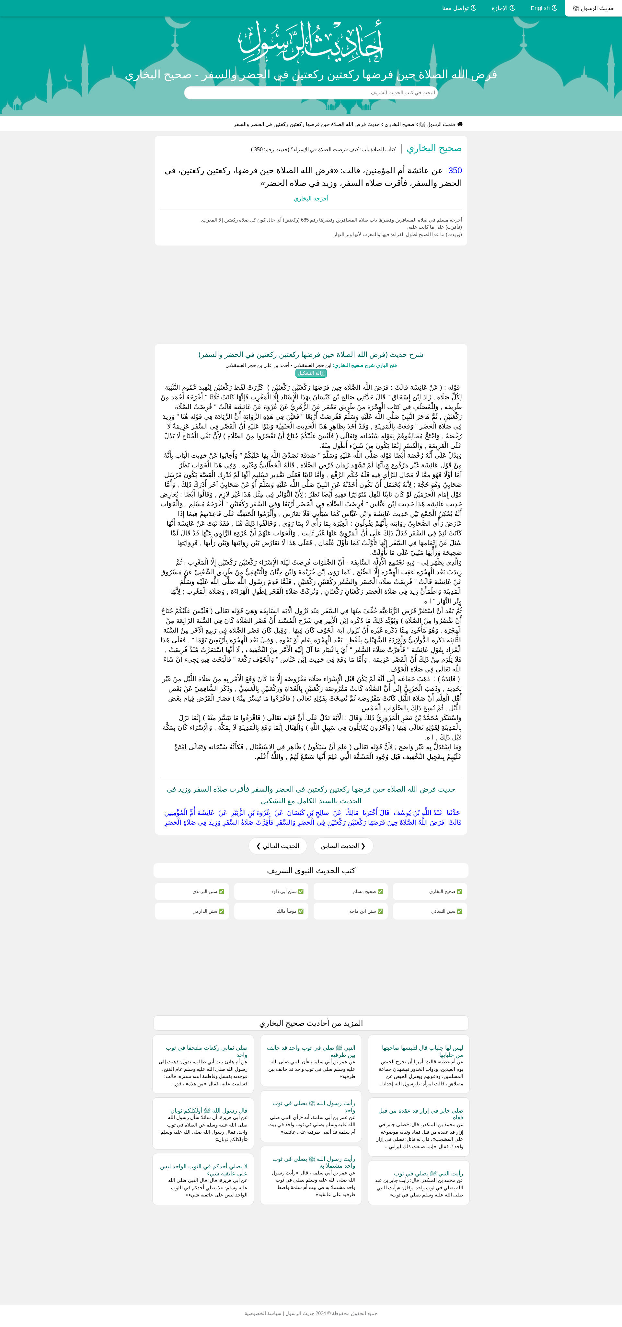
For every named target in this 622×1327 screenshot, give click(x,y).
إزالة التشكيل (311, 373)
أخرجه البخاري (311, 198)
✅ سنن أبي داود (287, 891)
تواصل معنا (456, 8)
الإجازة (500, 8)
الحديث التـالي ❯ (277, 845)
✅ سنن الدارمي (208, 911)
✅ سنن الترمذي (208, 891)
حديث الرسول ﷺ (593, 8)
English (541, 8)
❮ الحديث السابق (343, 845)
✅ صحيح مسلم (368, 891)
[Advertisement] (427, 293)
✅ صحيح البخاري (445, 891)
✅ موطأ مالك (290, 911)
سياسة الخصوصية (263, 1313)
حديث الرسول (299, 1313)
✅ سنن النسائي (446, 911)
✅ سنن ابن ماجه (366, 911)
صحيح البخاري (400, 124)
